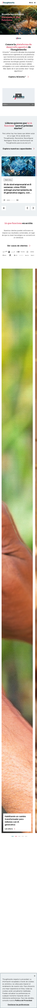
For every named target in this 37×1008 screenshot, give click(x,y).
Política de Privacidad (23, 1000)
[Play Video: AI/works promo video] (18, 96)
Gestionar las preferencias (18, 1005)
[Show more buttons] (33, 104)
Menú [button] (31, 2)
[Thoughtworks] (8, 3)
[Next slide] (33, 208)
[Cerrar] (34, 976)
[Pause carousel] (4, 208)
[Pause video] (33, 31)
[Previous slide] (27, 208)
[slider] (18, 104)
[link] (18, 77)
